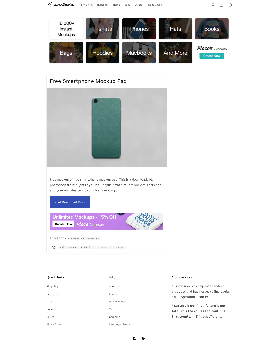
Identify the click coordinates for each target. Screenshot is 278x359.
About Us (114, 286)
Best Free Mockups (90, 238)
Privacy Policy (117, 301)
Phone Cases (54, 324)
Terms (112, 309)
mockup (102, 247)
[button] (213, 5)
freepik (92, 247)
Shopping (52, 286)
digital (84, 247)
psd (109, 247)
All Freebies (73, 238)
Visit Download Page (70, 202)
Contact (113, 294)
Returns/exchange (119, 324)
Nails (49, 301)
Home (49, 309)
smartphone (119, 247)
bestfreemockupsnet (68, 247)
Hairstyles (52, 294)
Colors (50, 317)
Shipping (114, 317)
